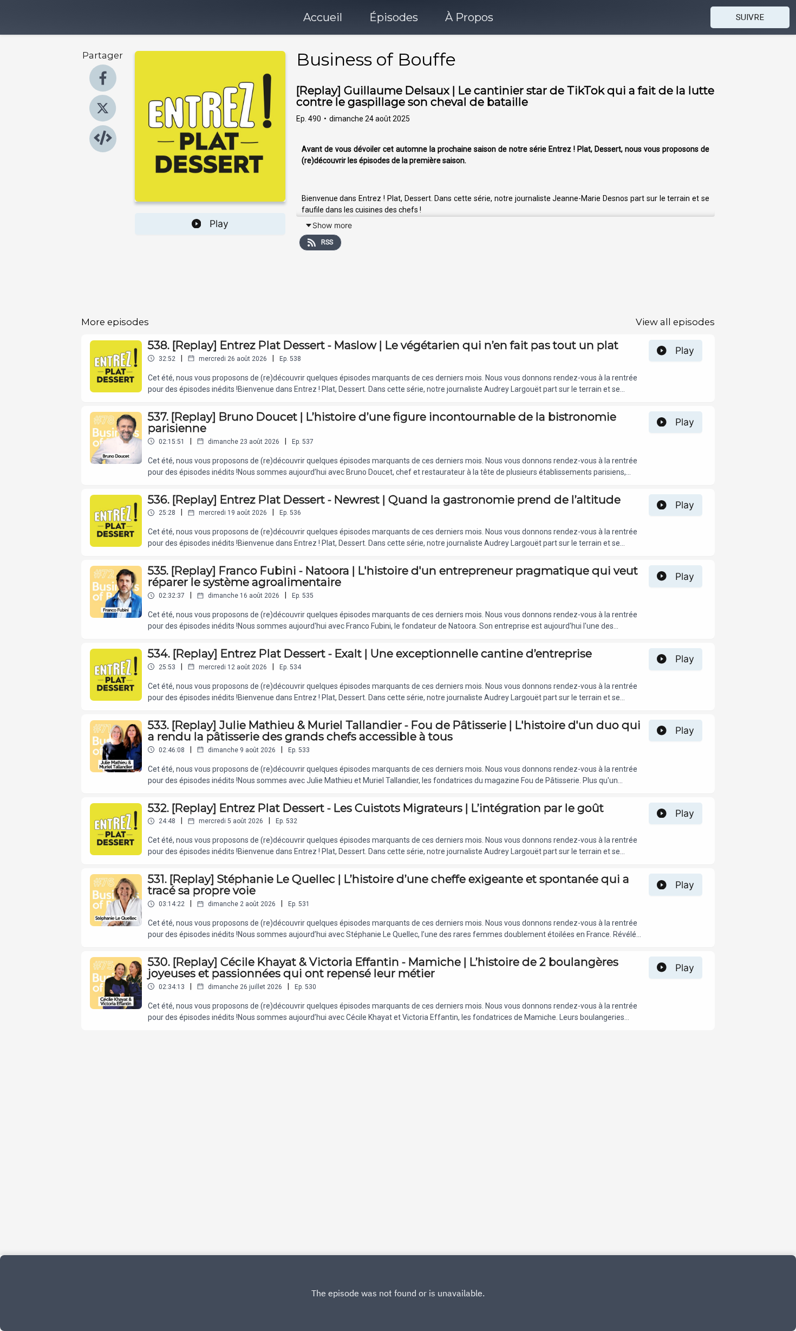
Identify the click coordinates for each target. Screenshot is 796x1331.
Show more (332, 225)
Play (219, 223)
